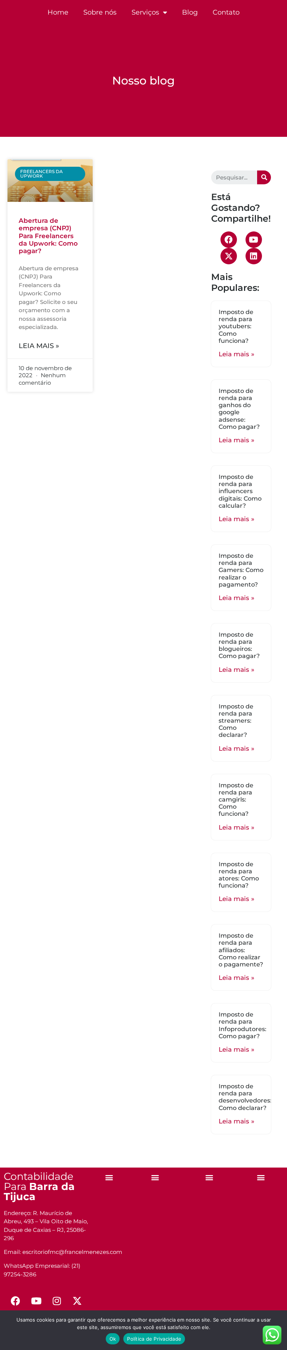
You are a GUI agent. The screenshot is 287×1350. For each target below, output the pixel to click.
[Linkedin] (254, 256)
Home (57, 12)
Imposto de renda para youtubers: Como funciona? (236, 326)
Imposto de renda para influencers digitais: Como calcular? (240, 491)
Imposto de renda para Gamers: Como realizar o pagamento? (241, 570)
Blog (190, 12)
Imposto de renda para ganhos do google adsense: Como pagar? (239, 408)
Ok (112, 1339)
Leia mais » (39, 346)
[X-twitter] (228, 256)
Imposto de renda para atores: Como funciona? (239, 875)
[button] (109, 1177)
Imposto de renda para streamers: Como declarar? (236, 721)
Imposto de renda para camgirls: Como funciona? (236, 800)
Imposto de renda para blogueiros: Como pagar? (239, 645)
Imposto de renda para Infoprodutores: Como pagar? (242, 1025)
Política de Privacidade (154, 1339)
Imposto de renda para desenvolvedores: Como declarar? (245, 1097)
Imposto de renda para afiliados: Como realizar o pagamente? (241, 950)
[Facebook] (228, 239)
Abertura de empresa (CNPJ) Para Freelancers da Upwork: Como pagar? (48, 236)
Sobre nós (100, 12)
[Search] (264, 177)
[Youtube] (254, 239)
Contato (226, 12)
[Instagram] (56, 1300)
